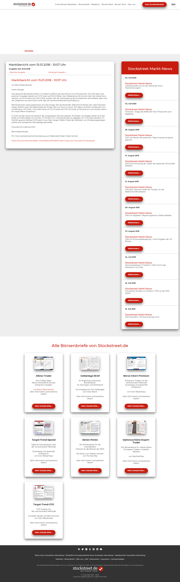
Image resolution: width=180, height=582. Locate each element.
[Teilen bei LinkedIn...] (97, 549)
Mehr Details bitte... (44, 406)
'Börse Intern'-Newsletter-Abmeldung (49, 555)
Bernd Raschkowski (45, 389)
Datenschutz (94, 559)
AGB (86, 559)
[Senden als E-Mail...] (101, 549)
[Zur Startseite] (25, 4)
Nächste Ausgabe (17, 72)
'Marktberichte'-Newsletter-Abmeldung (130, 555)
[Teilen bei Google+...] (86, 549)
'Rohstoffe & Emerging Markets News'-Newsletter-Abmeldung (89, 555)
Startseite (29, 51)
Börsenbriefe (70, 559)
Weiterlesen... (134, 95)
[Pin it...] (94, 549)
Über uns (79, 559)
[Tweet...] (83, 549)
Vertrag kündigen (117, 559)
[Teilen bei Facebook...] (79, 549)
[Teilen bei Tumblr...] (90, 549)
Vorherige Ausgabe (56, 72)
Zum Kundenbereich (154, 4)
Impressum (105, 559)
